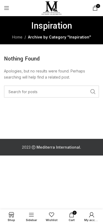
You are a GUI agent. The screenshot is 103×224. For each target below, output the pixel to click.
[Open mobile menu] (6, 8)
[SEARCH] (93, 91)
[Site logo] (51, 7)
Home (17, 37)
